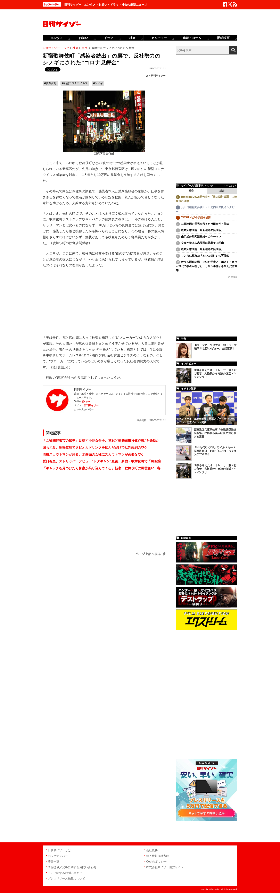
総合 (222, 190)
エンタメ (57, 38)
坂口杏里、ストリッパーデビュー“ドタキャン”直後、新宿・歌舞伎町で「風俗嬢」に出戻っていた (104, 461)
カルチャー (159, 38)
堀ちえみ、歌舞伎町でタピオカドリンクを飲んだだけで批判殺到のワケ (95, 447)
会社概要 (152, 850)
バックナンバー (58, 856)
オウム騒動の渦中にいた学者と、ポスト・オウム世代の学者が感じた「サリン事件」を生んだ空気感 (206, 266)
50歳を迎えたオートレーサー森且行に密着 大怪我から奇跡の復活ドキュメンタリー (215, 373)
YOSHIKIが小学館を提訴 (196, 217)
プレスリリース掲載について (66, 878)
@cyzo (86, 401)
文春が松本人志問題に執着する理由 (202, 242)
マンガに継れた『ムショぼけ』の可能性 (205, 255)
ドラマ (108, 38)
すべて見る (229, 186)
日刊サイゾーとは (59, 850)
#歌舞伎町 (50, 83)
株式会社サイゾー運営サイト (164, 867)
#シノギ (98, 83)
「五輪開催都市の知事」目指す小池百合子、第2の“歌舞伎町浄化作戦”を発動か (101, 440)
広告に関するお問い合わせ (65, 873)
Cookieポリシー (156, 861)
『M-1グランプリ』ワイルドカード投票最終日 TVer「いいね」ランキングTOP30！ (215, 451)
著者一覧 (53, 861)
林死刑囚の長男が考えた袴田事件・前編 (205, 223)
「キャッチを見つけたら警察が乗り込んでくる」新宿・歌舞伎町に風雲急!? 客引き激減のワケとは (104, 468)
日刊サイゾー (158, 75)
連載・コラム (192, 38)
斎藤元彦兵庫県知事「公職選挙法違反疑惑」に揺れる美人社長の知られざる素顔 (215, 433)
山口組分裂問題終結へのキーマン (201, 236)
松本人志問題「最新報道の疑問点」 (202, 230)
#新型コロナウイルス (75, 83)
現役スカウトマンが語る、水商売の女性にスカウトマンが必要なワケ (93, 454)
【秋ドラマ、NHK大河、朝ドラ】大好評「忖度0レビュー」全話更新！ (215, 346)
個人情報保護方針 (157, 856)
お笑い (83, 38)
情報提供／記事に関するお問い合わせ (72, 867)
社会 (191, 190)
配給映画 (223, 38)
